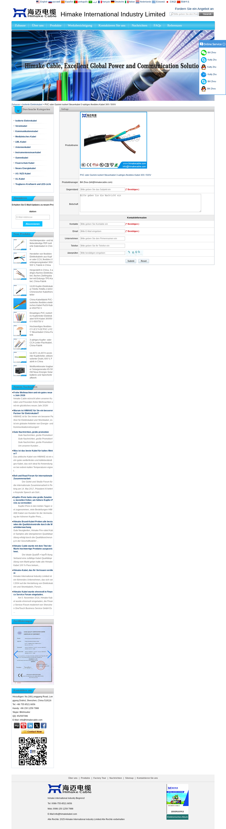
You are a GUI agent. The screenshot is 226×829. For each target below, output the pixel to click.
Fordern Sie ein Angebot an (194, 9)
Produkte (55, 25)
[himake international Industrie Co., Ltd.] (34, 16)
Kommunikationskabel (26, 131)
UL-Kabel (20, 179)
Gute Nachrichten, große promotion (31, 432)
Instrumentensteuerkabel (28, 152)
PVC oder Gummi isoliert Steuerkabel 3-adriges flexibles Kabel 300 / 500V (115, 175)
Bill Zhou (211, 81)
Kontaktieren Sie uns (112, 25)
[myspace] (17, 725)
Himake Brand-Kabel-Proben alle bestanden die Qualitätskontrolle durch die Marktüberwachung (33, 524)
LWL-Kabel (20, 142)
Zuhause (20, 25)
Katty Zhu (212, 60)
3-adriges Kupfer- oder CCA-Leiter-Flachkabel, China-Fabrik (41, 343)
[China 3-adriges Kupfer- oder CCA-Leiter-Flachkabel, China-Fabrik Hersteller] (19, 344)
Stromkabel (21, 126)
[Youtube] (23, 725)
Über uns (38, 25)
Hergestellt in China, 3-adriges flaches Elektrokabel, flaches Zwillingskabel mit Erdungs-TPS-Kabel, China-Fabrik (41, 276)
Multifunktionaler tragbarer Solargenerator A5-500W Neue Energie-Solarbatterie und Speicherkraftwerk (41, 372)
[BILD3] (113, 100)
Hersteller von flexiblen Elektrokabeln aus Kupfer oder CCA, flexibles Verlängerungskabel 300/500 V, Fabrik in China (41, 259)
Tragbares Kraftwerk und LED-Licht (33, 184)
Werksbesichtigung (80, 25)
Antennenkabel (23, 147)
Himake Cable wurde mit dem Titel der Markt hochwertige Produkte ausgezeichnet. (33, 549)
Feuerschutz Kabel (24, 163)
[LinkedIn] (30, 725)
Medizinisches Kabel (25, 136)
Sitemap (129, 778)
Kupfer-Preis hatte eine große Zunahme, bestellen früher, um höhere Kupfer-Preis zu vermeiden (33, 500)
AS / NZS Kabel (23, 173)
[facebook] (43, 725)
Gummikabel (21, 158)
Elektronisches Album (177, 817)
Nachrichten (139, 25)
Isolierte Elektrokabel (32, 104)
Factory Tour (99, 778)
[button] (108, 98)
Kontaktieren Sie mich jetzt (32, 731)
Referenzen (174, 25)
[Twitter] (37, 725)
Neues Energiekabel (25, 168)
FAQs (157, 25)
